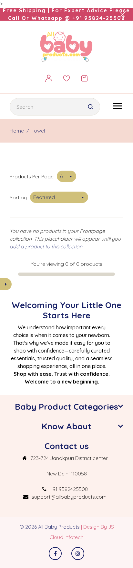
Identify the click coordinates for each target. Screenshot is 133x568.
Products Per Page (32, 176)
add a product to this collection (46, 246)
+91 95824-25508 (98, 18)
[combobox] (66, 176)
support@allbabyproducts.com (69, 496)
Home (17, 130)
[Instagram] (77, 553)
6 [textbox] (61, 176)
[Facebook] (55, 553)
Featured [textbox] (44, 197)
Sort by (18, 197)
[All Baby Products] (66, 46)
